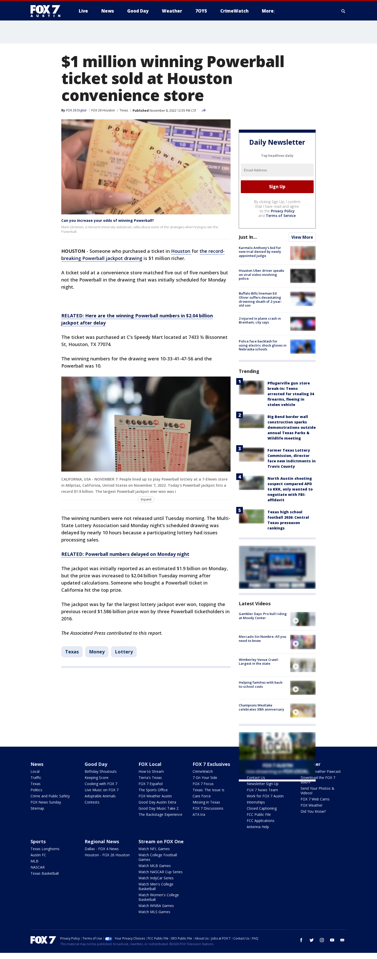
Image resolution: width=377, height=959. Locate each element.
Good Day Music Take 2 (158, 808)
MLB (34, 861)
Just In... (248, 237)
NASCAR (38, 867)
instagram (322, 940)
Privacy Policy (283, 211)
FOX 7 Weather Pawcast (321, 771)
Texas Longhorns (45, 848)
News (37, 764)
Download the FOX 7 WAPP (318, 780)
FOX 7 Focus (203, 783)
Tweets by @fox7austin (261, 787)
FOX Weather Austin (155, 796)
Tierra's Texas (150, 777)
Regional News (102, 841)
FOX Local (149, 764)
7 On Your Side (205, 777)
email (342, 940)
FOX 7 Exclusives (211, 764)
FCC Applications (260, 820)
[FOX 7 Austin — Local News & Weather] (47, 11)
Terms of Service (281, 215)
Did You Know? (313, 811)
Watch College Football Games (157, 857)
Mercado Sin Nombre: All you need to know (262, 638)
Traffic (36, 777)
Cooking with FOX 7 (101, 783)
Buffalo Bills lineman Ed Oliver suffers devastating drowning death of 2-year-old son (260, 299)
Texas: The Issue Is (208, 789)
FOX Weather (312, 805)
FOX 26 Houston (103, 110)
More (268, 11)
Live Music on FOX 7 (101, 789)
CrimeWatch (203, 771)
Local (35, 771)
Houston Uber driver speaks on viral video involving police (261, 274)
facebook (301, 940)
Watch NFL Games (154, 848)
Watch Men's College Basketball (155, 886)
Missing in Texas (206, 802)
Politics (36, 789)
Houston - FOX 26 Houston (107, 854)
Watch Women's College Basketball (158, 897)
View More (302, 237)
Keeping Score (96, 777)
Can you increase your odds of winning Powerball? (107, 220)
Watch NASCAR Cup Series (160, 871)
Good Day (96, 764)
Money (97, 652)
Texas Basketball (45, 873)
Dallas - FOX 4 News (102, 848)
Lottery (124, 652)
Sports (38, 841)
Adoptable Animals (100, 796)
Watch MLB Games (154, 865)
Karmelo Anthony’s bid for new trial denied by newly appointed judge (260, 251)
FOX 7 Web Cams (315, 799)
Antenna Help (258, 826)
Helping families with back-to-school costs (261, 684)
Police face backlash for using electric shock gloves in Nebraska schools (262, 345)
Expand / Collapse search (343, 11)
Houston (181, 251)
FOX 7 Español (150, 783)
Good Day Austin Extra (157, 802)
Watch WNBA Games (156, 905)
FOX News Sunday (46, 802)
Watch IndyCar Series (156, 877)
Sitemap (37, 808)
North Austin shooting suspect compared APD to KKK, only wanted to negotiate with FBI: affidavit (290, 489)
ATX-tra (199, 814)
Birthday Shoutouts (101, 771)
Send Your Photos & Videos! (317, 790)
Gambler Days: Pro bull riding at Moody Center (263, 615)
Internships (256, 802)
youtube (332, 940)
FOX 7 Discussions (208, 808)
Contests (92, 802)
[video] (303, 619)
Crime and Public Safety (50, 796)
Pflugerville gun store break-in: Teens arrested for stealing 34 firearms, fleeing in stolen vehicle (290, 394)
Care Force (202, 796)
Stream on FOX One (161, 841)
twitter (311, 940)
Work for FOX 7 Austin (265, 796)
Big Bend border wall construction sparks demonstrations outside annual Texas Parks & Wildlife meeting (291, 427)
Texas (124, 110)
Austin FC (38, 854)
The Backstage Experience (160, 814)
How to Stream (151, 771)
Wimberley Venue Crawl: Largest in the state (259, 661)
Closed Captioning (262, 808)
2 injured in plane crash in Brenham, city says (260, 320)
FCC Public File (259, 814)
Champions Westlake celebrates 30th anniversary (261, 707)
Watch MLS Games (154, 911)
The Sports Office (153, 789)
